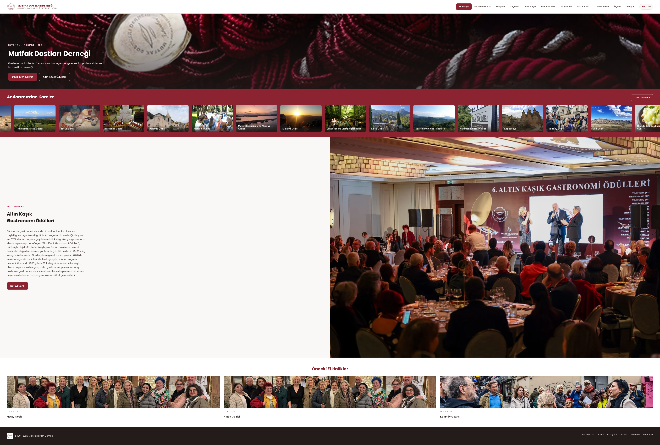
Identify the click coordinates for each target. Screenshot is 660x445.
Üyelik (617, 6)
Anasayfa (464, 6)
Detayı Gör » (17, 286)
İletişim (630, 6)
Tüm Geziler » (642, 97)
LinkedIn (624, 434)
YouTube (635, 434)
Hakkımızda (481, 6)
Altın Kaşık (530, 6)
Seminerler (603, 6)
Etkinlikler (582, 6)
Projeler (500, 6)
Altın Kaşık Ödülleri (54, 76)
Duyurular (566, 6)
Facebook (648, 434)
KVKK (601, 434)
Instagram (612, 434)
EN (649, 6)
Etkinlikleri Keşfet (22, 76)
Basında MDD (548, 6)
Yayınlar (514, 6)
